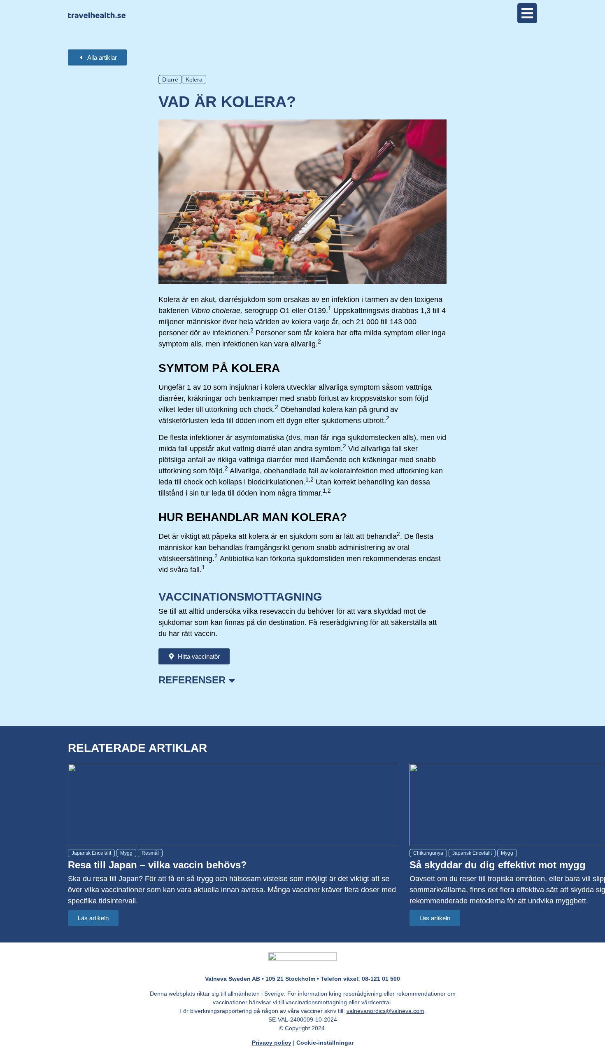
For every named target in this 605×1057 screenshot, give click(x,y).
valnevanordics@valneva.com (385, 1011)
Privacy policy (271, 1042)
